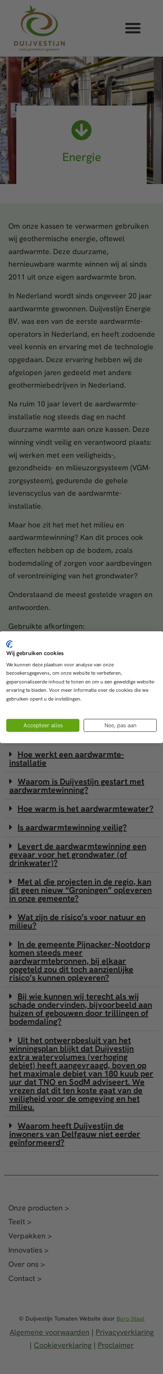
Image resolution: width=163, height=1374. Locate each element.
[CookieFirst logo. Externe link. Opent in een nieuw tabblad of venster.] (9, 644)
